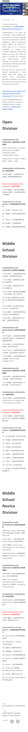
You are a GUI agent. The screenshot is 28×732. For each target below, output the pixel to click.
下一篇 (4, 711)
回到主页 (6, 1)
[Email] (18, 721)
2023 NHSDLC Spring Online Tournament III (11, 714)
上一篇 (4, 703)
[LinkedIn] (12, 721)
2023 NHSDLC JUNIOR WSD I (13, 707)
